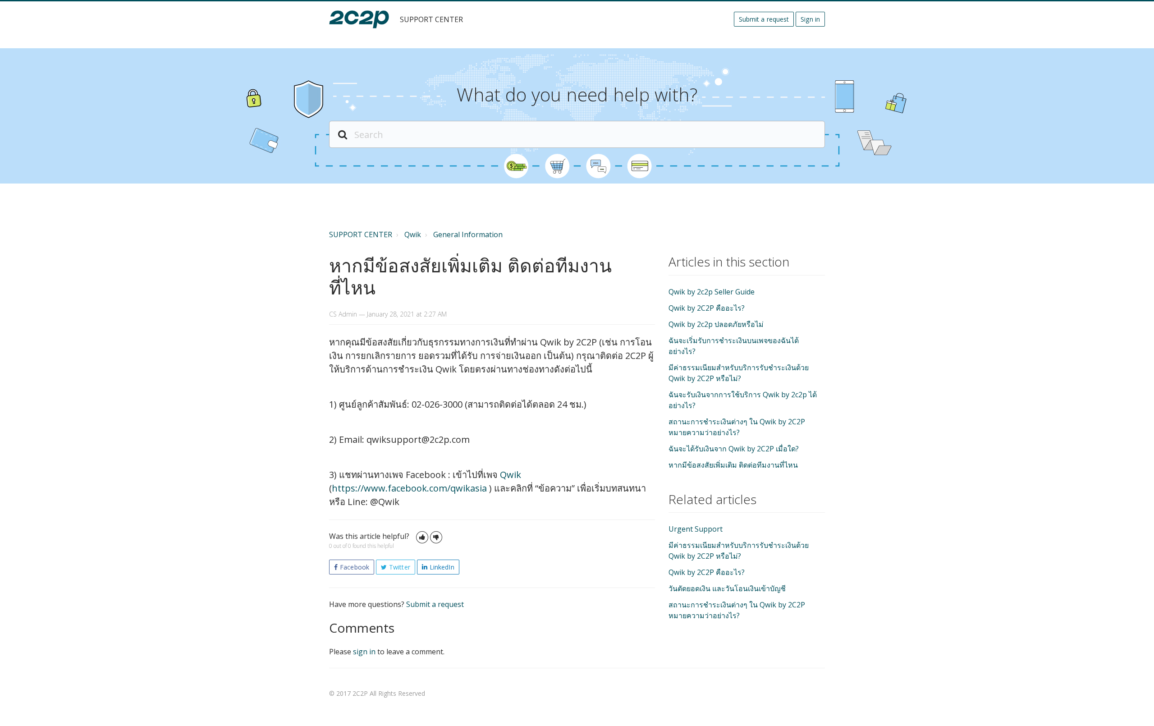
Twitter (399, 567)
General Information (468, 234)
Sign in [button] (810, 19)
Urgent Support (696, 529)
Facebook (354, 567)
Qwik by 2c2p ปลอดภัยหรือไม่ (716, 324)
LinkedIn (442, 567)
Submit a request (764, 19)
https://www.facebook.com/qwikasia (410, 488)
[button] (422, 537)
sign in (364, 652)
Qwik (412, 234)
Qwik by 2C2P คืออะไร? (707, 308)
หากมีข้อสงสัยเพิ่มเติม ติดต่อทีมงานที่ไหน (733, 465)
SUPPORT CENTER (360, 234)
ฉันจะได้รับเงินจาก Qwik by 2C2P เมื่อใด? (734, 449)
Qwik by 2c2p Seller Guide (712, 292)
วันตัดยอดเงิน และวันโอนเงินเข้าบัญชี (727, 588)
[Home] (359, 19)
